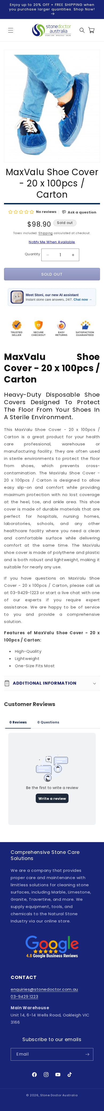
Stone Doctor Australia (59, 1095)
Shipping (45, 233)
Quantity (32, 254)
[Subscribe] (87, 1054)
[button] (11, 30)
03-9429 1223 (24, 996)
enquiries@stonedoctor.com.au (44, 989)
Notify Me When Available (52, 242)
